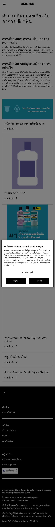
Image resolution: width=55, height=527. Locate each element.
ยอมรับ (39, 281)
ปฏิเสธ (15, 281)
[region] (27, 263)
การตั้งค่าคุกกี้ (27, 272)
